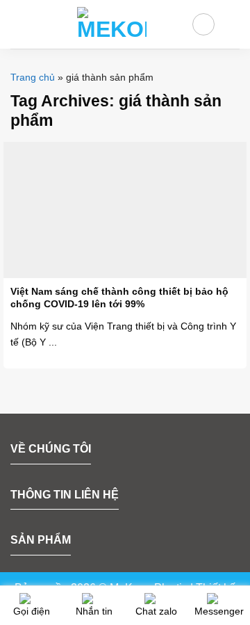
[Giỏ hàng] (233, 24)
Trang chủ (32, 77)
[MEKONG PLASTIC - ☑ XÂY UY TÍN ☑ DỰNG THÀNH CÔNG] (111, 24)
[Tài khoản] (203, 24)
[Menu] (18, 24)
